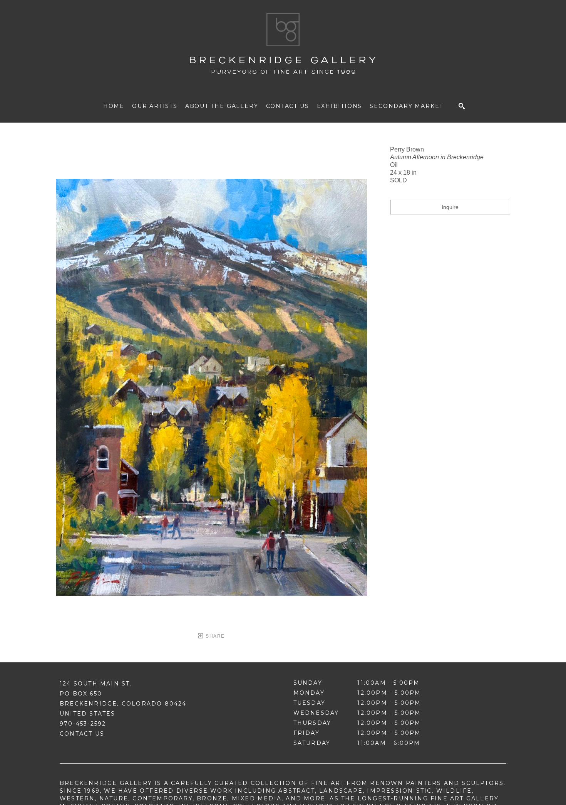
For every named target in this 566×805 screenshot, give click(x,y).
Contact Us (82, 733)
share (214, 636)
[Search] (462, 106)
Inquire (450, 207)
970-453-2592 (83, 723)
